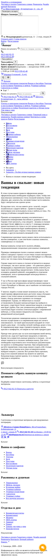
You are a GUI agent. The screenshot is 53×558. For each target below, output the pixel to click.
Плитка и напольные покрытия (14, 83)
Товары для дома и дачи (16, 526)
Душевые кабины (38, 86)
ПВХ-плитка (11, 520)
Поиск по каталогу (9, 49)
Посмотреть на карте (10, 11)
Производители (12, 529)
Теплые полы (11, 150)
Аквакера (10, 170)
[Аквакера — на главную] (6, 46)
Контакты (12, 6)
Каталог (7, 81)
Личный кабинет (26, 539)
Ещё (5, 90)
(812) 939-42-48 (7, 57)
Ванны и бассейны (36, 83)
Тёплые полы (11, 468)
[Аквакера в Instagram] (2, 438)
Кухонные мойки (13, 487)
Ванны (9, 123)
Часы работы (7, 59)
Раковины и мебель (22, 86)
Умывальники (12, 137)
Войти (3, 41)
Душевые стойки (13, 146)
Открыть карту (7, 39)
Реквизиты (37, 4)
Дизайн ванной (39, 537)
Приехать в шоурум (25, 389)
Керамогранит (12, 515)
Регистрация (13, 41)
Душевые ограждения (15, 141)
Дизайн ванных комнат (20, 117)
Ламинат (9, 159)
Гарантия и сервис (25, 4)
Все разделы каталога (15, 498)
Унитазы (9, 128)
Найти (47, 49)
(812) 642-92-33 (7, 54)
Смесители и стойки (9, 88)
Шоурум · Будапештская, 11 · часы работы (22, 98)
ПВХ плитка (11, 163)
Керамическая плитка (15, 154)
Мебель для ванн (13, 152)
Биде (8, 130)
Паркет (9, 161)
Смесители (10, 143)
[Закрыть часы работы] (16, 61)
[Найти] (43, 93)
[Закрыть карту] (20, 14)
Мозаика (9, 157)
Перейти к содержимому (11, 2)
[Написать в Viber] (8, 438)
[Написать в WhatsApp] (5, 438)
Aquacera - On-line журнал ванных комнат (23, 172)
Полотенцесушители (14, 148)
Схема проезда (20, 39)
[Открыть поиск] (3, 77)
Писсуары (10, 132)
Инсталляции (11, 125)
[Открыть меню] (8, 77)
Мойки (9, 139)
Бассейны (10, 455)
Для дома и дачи (8, 110)
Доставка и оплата (9, 4)
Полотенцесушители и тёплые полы (34, 108)
